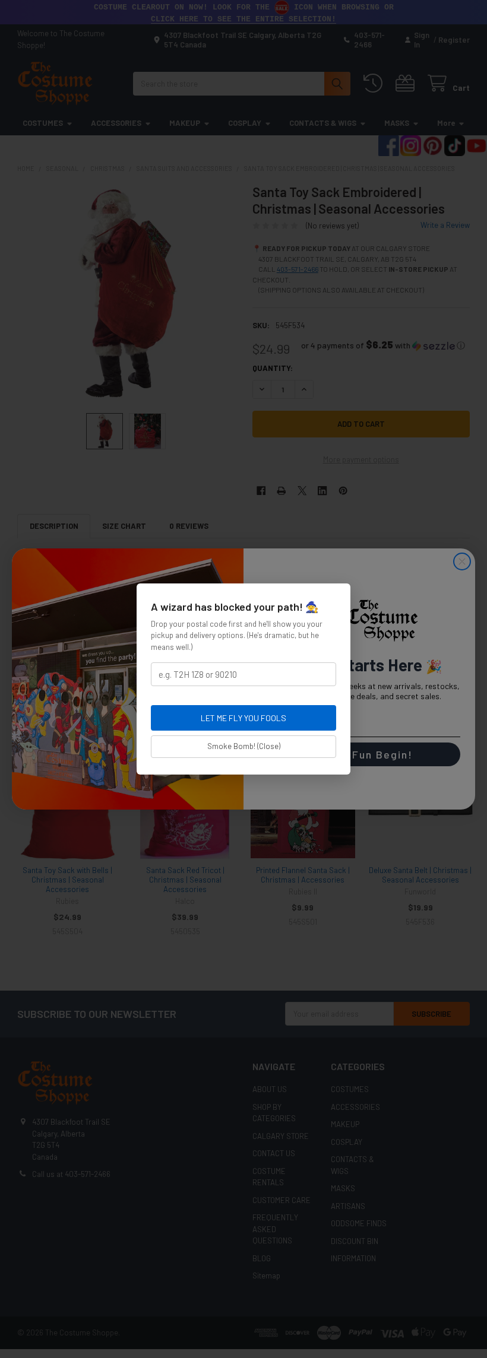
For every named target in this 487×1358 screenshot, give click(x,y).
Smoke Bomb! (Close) (243, 746)
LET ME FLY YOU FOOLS (243, 718)
